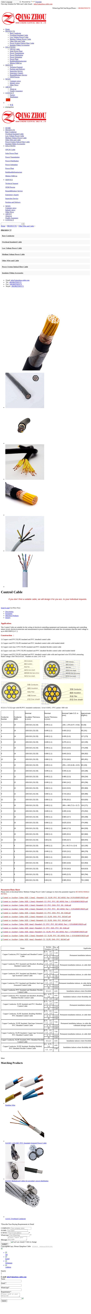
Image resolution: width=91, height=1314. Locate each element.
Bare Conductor (15, 33)
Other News (14, 85)
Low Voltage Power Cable (19, 37)
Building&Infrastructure (18, 61)
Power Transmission (17, 53)
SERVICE (9, 65)
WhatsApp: (5, 1235)
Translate (38, 2)
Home (7, 29)
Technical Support (16, 67)
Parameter (8, 614)
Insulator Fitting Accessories (20, 45)
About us (13, 89)
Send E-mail (5, 608)
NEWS (7, 79)
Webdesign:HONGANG (46, 1246)
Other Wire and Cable (17, 41)
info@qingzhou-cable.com (43, 4)
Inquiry (7, 618)
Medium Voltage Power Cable (20, 39)
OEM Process (15, 77)
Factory (12, 95)
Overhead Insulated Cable (19, 35)
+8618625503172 (15, 282)
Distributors (14, 97)
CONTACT (9, 93)
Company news (15, 81)
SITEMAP (36, 1246)
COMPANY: (5, 1228)
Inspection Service (16, 71)
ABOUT (8, 87)
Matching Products (12, 616)
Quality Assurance (16, 91)
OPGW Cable (15, 49)
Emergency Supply (16, 73)
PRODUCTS (10, 31)
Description (9, 612)
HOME (8, 128)
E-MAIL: (4, 1233)
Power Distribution (16, 55)
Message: (4, 1240)
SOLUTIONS (10, 47)
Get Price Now (15, 608)
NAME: (4, 1230)
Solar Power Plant (16, 51)
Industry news (15, 83)
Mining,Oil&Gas (16, 63)
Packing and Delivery (17, 69)
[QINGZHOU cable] (34, 25)
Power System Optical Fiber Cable (22, 43)
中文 (11, 105)
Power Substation (16, 57)
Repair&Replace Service (18, 75)
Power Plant (14, 59)
